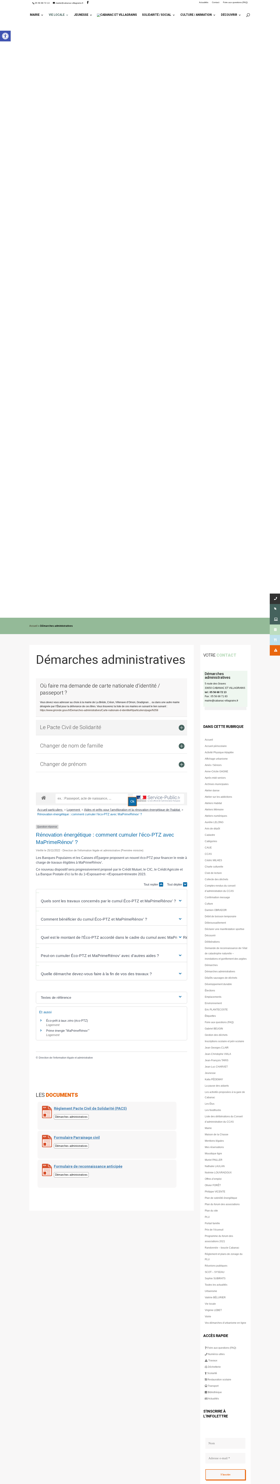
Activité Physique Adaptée (219, 752)
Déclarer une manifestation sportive (224, 929)
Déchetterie (214, 1366)
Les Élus (209, 1103)
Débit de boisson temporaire (220, 916)
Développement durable (218, 984)
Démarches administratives (220, 971)
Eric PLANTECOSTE (216, 1009)
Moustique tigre (213, 1153)
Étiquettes (210, 1016)
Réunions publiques (216, 1265)
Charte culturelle (214, 866)
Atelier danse (212, 790)
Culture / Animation (196, 15)
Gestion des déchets (216, 1035)
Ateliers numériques (216, 815)
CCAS (208, 854)
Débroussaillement (215, 922)
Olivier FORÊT (213, 1185)
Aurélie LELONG (214, 822)
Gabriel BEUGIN (214, 1028)
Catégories (211, 841)
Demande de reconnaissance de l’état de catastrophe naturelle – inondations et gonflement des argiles (226, 953)
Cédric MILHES (213, 860)
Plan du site (211, 1210)
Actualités (203, 2)
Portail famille (212, 1223)
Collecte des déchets (216, 879)
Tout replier (151, 884)
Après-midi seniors (215, 777)
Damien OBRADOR (216, 910)
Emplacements (213, 996)
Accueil (33, 625)
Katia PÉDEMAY (214, 1079)
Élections (210, 990)
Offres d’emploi (213, 1178)
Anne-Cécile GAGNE (216, 771)
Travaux (212, 1360)
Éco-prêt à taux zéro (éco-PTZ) (67, 1020)
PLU (207, 1217)
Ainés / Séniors (213, 765)
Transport (213, 1385)
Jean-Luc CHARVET (216, 1066)
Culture (209, 903)
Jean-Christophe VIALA (218, 1054)
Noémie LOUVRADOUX (218, 1172)
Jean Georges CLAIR (217, 1047)
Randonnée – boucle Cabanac (222, 1247)
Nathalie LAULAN (215, 1166)
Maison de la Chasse (216, 1134)
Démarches (211, 965)
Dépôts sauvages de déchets (221, 977)
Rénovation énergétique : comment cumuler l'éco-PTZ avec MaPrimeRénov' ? (89, 814)
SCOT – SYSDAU (214, 1272)
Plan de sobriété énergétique (221, 1198)
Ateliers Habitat (213, 803)
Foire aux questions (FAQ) (235, 2)
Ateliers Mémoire (214, 809)
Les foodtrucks (213, 1110)
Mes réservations (214, 1147)
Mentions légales (214, 1140)
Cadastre (210, 835)
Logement (74, 809)
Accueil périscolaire (216, 746)
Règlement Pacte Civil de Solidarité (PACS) (90, 1108)
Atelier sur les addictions (218, 796)
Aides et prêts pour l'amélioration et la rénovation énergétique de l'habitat (132, 809)
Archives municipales (217, 784)
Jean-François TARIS (216, 1060)
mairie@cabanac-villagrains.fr (221, 700)
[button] (5, 36)
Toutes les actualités (216, 1284)
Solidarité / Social (156, 15)
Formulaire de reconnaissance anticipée (88, 1166)
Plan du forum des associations (222, 1204)
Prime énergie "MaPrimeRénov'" (68, 1030)
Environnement (213, 1003)
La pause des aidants (217, 1085)
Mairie (35, 15)
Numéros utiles (216, 1354)
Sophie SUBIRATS (215, 1278)
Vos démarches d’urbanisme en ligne (225, 1322)
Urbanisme (211, 1291)
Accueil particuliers (50, 809)
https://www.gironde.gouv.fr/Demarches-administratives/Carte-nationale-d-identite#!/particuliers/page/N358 (99, 710)
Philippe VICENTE (215, 1191)
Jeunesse (81, 15)
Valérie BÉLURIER (215, 1297)
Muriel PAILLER (213, 1159)
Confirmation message (217, 897)
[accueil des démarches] (43, 797)
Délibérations (212, 941)
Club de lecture (213, 873)
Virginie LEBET (213, 1310)
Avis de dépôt (212, 828)
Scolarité (212, 1373)
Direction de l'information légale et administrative (66, 1057)
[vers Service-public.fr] (158, 799)
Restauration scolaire (219, 1379)
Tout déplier (175, 884)
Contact (215, 2)
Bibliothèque (214, 1392)
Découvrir (229, 15)
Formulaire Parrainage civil (77, 1137)
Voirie (208, 1316)
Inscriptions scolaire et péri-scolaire (224, 1041)
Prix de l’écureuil (214, 1229)
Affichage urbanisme (216, 758)
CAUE (208, 847)
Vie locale (57, 15)
